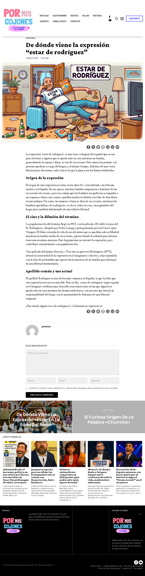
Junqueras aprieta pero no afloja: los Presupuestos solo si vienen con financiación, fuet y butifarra (43, 476)
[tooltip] (109, 17)
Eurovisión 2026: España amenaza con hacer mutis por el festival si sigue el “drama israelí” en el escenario (129, 476)
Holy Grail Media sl (45, 565)
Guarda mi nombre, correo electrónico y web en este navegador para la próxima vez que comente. (73, 388)
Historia (30, 38)
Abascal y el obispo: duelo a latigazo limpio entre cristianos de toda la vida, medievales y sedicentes (100, 476)
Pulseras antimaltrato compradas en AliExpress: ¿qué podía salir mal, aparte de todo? (69, 476)
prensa (46, 326)
